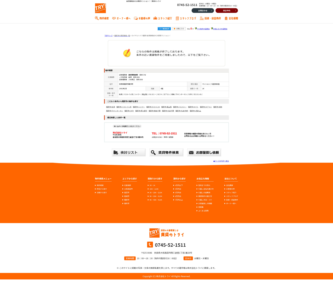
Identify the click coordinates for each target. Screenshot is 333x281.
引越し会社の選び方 (206, 189)
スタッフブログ (188, 18)
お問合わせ (202, 10)
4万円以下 (179, 185)
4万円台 (178, 189)
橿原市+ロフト (193, 107)
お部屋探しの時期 (205, 203)
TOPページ (109, 35)
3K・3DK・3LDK (156, 196)
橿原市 (126, 200)
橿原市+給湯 (110, 107)
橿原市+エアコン (206, 107)
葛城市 (126, 196)
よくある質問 (203, 211)
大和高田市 (128, 189)
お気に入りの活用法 (220, 29)
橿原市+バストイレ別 (123, 107)
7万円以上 (179, 200)
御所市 (126, 203)
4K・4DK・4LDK (156, 200)
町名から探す (102, 189)
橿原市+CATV (129, 111)
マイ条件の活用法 (203, 29)
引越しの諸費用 (204, 192)
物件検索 (104, 18)
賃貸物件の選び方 (205, 196)
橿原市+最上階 (166, 107)
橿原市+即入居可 (141, 111)
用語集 (200, 207)
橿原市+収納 (217, 107)
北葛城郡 (127, 185)
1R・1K (152, 185)
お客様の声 (144, 18)
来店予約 (226, 10)
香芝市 (126, 192)
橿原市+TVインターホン (114, 111)
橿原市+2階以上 (195, 111)
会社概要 (233, 18)
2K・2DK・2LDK (156, 192)
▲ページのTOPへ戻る (221, 161)
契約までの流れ (204, 185)
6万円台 (178, 196)
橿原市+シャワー (139, 107)
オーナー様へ (124, 18)
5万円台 (178, 192)
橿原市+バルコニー (180, 107)
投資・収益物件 (212, 18)
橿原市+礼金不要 (168, 111)
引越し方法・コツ (205, 200)
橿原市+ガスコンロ (153, 107)
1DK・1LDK (154, 189)
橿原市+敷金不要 (155, 111)
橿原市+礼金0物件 (181, 111)
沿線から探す (102, 192)
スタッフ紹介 (165, 18)
